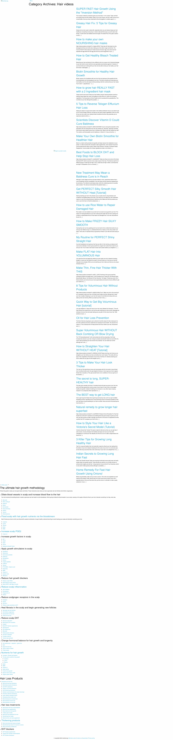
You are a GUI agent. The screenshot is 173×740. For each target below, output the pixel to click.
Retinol (4, 510)
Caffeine (5, 563)
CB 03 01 (5, 603)
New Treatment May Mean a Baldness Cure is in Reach (93, 174)
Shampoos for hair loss (6, 681)
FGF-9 (4, 544)
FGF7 (4, 542)
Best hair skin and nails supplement (11, 718)
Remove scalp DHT (7, 620)
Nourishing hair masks (8, 716)
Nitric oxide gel (6, 501)
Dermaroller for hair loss (8, 614)
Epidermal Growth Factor (9, 546)
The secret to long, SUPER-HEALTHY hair (92, 380)
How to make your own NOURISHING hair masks (91, 41)
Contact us (78, 738)
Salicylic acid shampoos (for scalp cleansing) (13, 692)
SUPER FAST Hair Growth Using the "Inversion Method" (96, 10)
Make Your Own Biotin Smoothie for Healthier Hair (97, 138)
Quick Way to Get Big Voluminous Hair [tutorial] (96, 303)
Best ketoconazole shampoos (10, 685)
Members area (72, 738)
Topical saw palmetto (8, 638)
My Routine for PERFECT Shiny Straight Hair (95, 239)
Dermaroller (5, 507)
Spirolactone (6, 627)
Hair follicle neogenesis (8, 612)
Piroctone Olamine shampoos (10, 693)
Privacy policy (91, 738)
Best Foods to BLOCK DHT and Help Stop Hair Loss (95, 154)
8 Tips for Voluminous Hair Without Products (97, 287)
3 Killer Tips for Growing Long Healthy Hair (94, 441)
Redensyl (5, 556)
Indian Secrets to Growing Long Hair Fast (95, 455)
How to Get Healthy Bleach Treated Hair (97, 57)
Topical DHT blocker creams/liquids (11, 733)
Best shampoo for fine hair (9, 702)
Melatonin (5, 575)
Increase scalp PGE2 (11, 531)
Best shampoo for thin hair (9, 700)
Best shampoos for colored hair (10, 699)
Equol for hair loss (7, 646)
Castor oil (5, 534)
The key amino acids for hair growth (11, 657)
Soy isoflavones (6, 629)
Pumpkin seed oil (7, 636)
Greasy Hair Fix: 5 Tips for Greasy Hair (96, 25)
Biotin (4, 527)
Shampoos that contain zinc (9, 697)
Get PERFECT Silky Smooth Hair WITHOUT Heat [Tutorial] (96, 190)
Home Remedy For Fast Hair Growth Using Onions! (93, 471)
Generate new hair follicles (9, 610)
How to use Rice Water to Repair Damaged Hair (95, 206)
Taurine (4, 512)
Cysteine (5, 522)
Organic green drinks (8, 674)
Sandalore (5, 551)
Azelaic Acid (6, 574)
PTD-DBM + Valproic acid (9, 567)
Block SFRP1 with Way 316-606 (10, 584)
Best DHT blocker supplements (10, 626)
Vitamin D (5, 572)
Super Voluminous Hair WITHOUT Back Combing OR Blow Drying (96, 332)
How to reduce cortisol (8, 648)
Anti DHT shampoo (7, 634)
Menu (31, 1)
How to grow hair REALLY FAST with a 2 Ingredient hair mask (95, 89)
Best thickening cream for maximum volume (13, 725)
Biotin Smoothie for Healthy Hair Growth (95, 73)
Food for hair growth (7, 671)
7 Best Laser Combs (7, 712)
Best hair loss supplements (9, 709)
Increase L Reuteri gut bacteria (10, 655)
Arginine (5, 503)
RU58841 (5, 600)
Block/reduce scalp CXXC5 (9, 582)
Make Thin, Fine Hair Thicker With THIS (96, 269)
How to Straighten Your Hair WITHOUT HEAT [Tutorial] (92, 348)
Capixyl (4, 624)
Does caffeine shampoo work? (10, 695)
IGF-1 (4, 539)
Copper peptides (7, 561)
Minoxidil (5, 500)
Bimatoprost (5, 558)
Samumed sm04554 (7, 555)
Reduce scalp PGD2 (8, 581)
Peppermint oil (6, 593)
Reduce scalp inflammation (14, 586)
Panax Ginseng (6, 508)
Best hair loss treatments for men (10, 714)
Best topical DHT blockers (9, 622)
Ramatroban (6, 591)
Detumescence (6, 514)
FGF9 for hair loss (7, 615)
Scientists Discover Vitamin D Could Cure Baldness (97, 121)
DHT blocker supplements (9, 732)
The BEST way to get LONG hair (95, 394)
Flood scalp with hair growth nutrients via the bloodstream (28, 516)
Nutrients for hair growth (12, 652)
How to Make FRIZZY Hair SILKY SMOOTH (96, 223)
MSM (4, 529)
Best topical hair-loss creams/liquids (11, 707)
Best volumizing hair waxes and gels (11, 723)
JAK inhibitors (6, 589)
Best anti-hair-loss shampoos (10, 683)
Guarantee (84, 738)
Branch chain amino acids (9, 672)
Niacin (4, 505)
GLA (4, 645)
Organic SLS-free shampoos (9, 688)
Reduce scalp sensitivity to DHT (10, 605)
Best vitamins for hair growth (9, 711)
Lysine (4, 523)
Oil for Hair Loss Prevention (92, 318)
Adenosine (5, 553)
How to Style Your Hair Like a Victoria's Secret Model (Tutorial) (95, 425)
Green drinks (6, 669)
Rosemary (5, 568)
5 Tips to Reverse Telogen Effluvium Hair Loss (97, 105)
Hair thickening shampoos (9, 690)
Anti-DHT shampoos (8, 687)
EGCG (4, 601)
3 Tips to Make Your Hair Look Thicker (94, 364)
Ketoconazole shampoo (8, 633)
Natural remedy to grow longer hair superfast (96, 409)
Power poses (6, 650)
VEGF (4, 541)
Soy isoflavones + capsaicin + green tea (12, 643)
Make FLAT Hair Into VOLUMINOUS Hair (88, 253)
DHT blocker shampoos (8, 735)
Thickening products (10, 720)
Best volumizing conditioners (9, 726)
